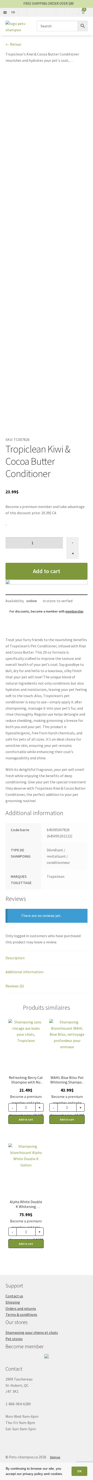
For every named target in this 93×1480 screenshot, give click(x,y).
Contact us (14, 1296)
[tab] (46, 958)
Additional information (24, 971)
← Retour (13, 44)
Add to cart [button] (26, 1119)
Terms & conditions (21, 1314)
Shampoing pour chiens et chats (31, 1332)
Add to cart (46, 571)
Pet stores (14, 1338)
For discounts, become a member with (46, 611)
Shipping (12, 1302)
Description (15, 957)
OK (79, 1471)
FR (13, 12)
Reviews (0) (14, 986)
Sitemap (55, 1457)
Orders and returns (20, 1308)
